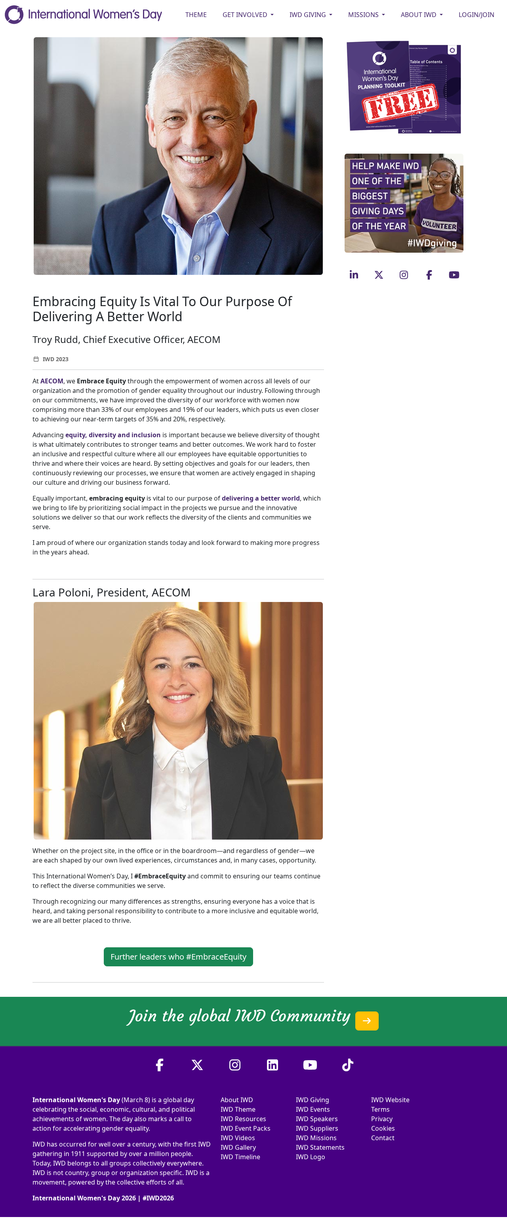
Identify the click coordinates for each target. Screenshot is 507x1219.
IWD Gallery (238, 1147)
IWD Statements (320, 1147)
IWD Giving (312, 1099)
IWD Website (390, 1099)
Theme (196, 14)
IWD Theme (238, 1109)
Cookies (383, 1128)
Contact (383, 1137)
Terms (380, 1109)
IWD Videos (238, 1137)
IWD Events (313, 1109)
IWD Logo (310, 1156)
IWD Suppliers (317, 1128)
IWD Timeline (240, 1156)
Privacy (382, 1118)
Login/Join (476, 14)
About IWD (237, 1099)
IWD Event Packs (246, 1128)
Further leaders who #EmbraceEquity (178, 956)
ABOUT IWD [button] (419, 14)
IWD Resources (243, 1118)
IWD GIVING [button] (309, 14)
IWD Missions (316, 1137)
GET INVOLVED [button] (246, 14)
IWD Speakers (317, 1118)
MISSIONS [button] (364, 14)
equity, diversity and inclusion (113, 434)
